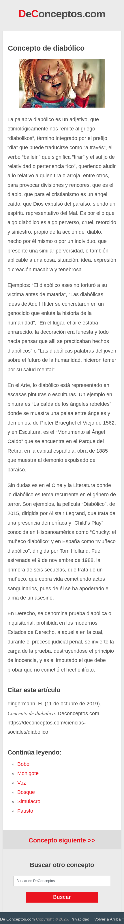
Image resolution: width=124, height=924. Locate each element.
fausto (25, 811)
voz (21, 783)
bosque (26, 792)
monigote (28, 773)
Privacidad (79, 919)
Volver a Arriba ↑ (109, 919)
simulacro (28, 801)
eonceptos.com (61, 14)
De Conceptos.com (17, 919)
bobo (23, 764)
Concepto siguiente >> (62, 840)
